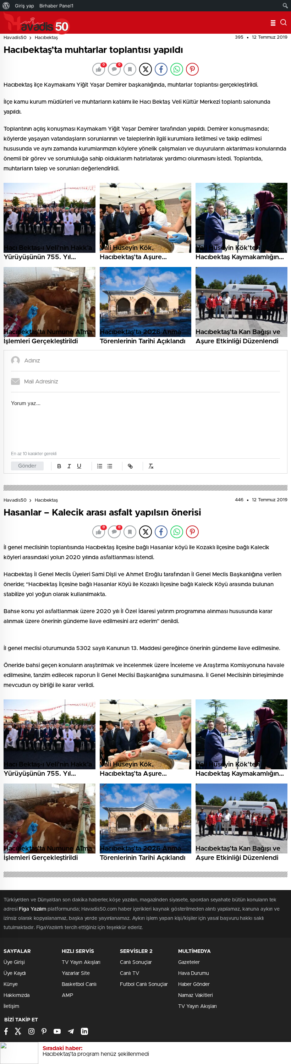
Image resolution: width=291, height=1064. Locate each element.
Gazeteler (189, 962)
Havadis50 (15, 38)
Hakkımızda (16, 995)
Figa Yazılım (32, 909)
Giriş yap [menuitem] (24, 6)
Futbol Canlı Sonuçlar (144, 984)
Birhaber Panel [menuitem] (56, 6)
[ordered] (100, 466)
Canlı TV (129, 973)
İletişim (11, 1006)
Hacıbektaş (46, 38)
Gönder (27, 466)
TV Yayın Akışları (81, 962)
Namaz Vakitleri (195, 995)
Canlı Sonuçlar (136, 962)
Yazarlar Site (76, 973)
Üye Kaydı (15, 973)
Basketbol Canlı (79, 984)
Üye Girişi (14, 962)
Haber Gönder (194, 984)
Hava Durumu (193, 973)
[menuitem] (6, 5)
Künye (11, 984)
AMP (67, 995)
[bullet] (110, 466)
